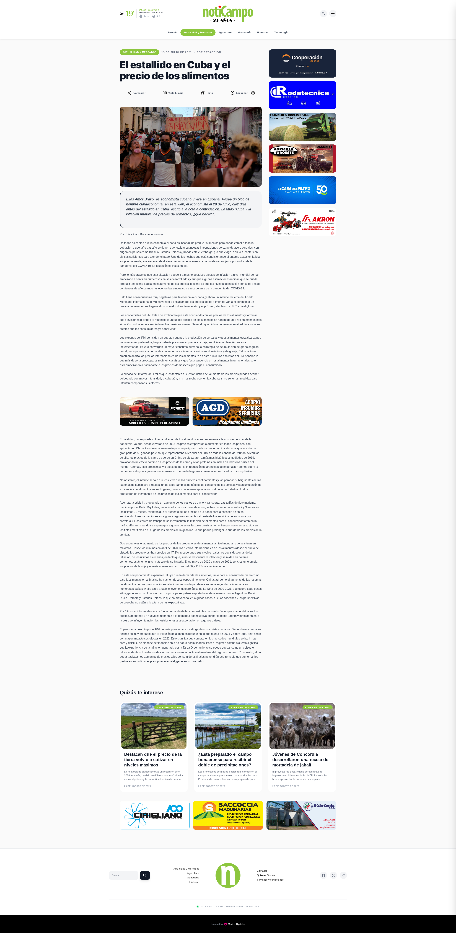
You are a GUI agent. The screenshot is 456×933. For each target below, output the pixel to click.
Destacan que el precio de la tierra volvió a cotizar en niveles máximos (153, 759)
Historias (262, 32)
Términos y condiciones (270, 879)
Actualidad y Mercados (198, 32)
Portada (173, 32)
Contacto (262, 870)
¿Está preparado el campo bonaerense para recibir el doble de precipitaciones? (225, 759)
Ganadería (244, 32)
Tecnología (281, 32)
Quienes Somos (266, 875)
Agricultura (225, 32)
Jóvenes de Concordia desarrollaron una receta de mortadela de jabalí (300, 759)
